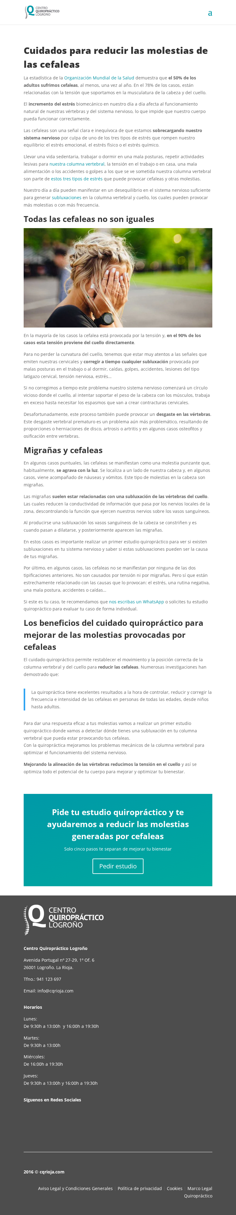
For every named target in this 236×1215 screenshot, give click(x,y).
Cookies (175, 1188)
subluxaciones (66, 197)
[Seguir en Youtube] (54, 1121)
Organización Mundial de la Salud (99, 78)
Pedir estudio (118, 866)
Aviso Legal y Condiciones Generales (75, 1188)
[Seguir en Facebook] (33, 1121)
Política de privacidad (140, 1188)
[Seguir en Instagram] (74, 1121)
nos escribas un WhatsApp (136, 602)
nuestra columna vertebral (76, 164)
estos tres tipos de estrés (77, 179)
